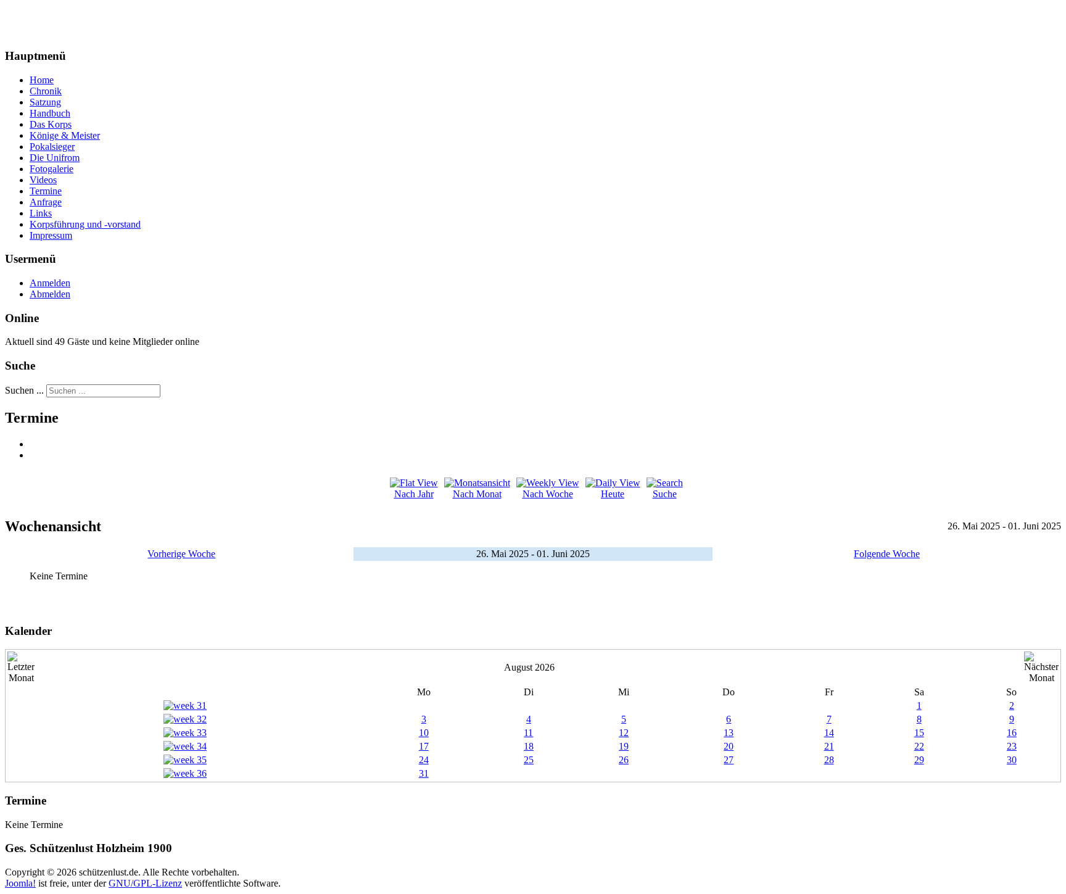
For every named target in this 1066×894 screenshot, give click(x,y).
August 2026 (529, 667)
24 (424, 760)
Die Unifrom (55, 157)
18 (529, 746)
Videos (43, 180)
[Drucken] (34, 444)
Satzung (45, 102)
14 (829, 732)
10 (424, 732)
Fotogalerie (51, 168)
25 (529, 760)
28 (829, 760)
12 (624, 732)
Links (41, 213)
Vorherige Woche (181, 553)
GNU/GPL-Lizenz (145, 883)
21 (829, 746)
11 (528, 732)
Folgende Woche (887, 553)
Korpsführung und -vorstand (85, 224)
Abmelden (50, 294)
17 (424, 746)
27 (728, 760)
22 (919, 746)
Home (42, 80)
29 (919, 760)
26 (624, 760)
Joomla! (20, 883)
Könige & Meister (65, 135)
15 (919, 732)
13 (728, 732)
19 (624, 746)
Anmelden (50, 283)
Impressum (51, 235)
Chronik (46, 91)
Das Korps (51, 124)
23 (1012, 746)
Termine (46, 191)
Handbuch (50, 113)
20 (728, 746)
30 (1012, 760)
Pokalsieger (52, 146)
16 (1012, 732)
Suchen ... (24, 390)
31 (424, 773)
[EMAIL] (34, 455)
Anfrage (46, 202)
